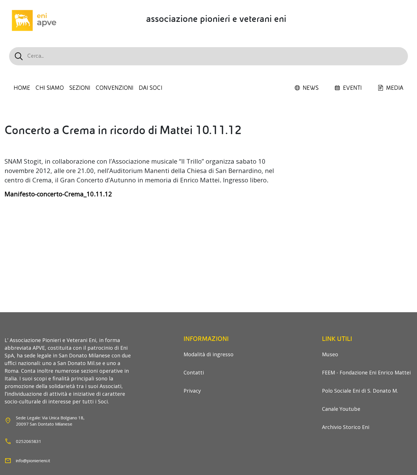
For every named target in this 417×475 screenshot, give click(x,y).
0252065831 (28, 441)
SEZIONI (79, 88)
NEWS (311, 88)
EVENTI (352, 88)
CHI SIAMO (49, 88)
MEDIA (394, 88)
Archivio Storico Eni (345, 427)
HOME (22, 88)
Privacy (192, 390)
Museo (330, 354)
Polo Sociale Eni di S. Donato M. (360, 390)
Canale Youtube (341, 408)
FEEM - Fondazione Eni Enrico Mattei (366, 372)
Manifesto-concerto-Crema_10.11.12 (58, 193)
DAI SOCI (150, 88)
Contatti (194, 372)
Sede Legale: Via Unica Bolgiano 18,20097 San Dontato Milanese (50, 421)
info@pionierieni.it (33, 460)
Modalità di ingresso (208, 354)
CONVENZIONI (114, 88)
